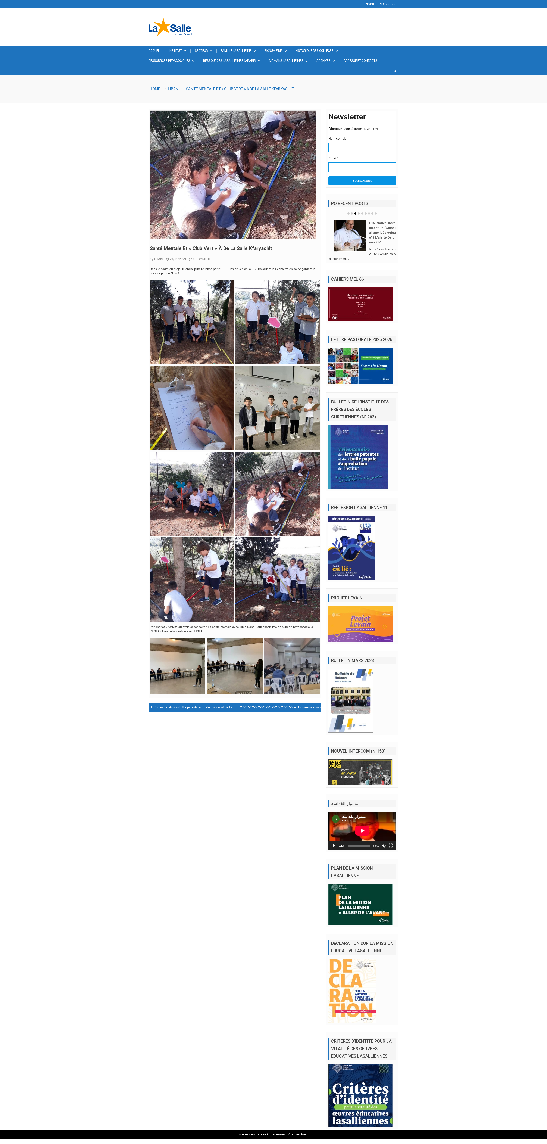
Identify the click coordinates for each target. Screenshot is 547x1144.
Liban (173, 89)
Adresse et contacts (360, 60)
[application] (362, 831)
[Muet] (384, 845)
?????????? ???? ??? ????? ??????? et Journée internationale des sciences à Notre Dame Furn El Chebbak (315, 707)
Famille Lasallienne (236, 50)
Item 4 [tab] (359, 213)
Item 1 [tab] (348, 213)
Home (155, 89)
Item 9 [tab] (376, 213)
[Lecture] (334, 845)
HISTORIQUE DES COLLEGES (315, 50)
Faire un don (387, 4)
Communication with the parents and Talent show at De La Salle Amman (202, 707)
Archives (323, 60)
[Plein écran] (390, 845)
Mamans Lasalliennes (286, 60)
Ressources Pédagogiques (169, 60)
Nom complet (337, 138)
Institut (175, 50)
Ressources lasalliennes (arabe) (229, 60)
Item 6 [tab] (366, 213)
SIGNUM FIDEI (273, 50)
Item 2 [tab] (352, 213)
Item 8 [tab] (372, 213)
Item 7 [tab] (369, 213)
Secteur (201, 50)
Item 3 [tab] (355, 213)
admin (158, 259)
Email (333, 158)
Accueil (154, 50)
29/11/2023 (178, 259)
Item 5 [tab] (362, 213)
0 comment (202, 259)
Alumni (370, 4)
